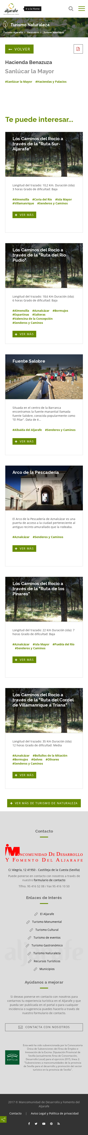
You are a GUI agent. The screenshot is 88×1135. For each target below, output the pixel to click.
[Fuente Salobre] (44, 376)
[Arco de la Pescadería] (44, 488)
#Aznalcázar (40, 311)
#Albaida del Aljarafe (27, 430)
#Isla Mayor (63, 199)
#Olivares (52, 759)
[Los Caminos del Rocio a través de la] (44, 154)
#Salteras (38, 314)
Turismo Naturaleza (53, 32)
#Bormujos (60, 311)
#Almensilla (20, 199)
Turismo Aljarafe (13, 32)
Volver (22, 49)
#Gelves (36, 759)
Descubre (33, 32)
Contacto (15, 1113)
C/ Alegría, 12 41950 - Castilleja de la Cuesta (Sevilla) (44, 870)
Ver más (27, 215)
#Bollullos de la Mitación (50, 755)
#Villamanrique (23, 203)
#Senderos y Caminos (52, 203)
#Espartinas (20, 314)
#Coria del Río (42, 199)
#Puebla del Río (63, 644)
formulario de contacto (49, 880)
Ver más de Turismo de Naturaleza (46, 803)
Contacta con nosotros (46, 1027)
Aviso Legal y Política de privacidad (55, 1113)
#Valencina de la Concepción (32, 319)
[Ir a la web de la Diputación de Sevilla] (12, 1057)
